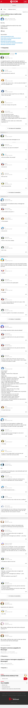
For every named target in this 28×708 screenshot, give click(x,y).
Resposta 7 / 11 (4, 461)
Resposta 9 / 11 (4, 600)
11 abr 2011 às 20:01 (8, 136)
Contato (23, 693)
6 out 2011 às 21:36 (8, 497)
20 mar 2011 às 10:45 (9, 112)
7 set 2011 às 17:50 (8, 559)
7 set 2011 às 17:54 (8, 583)
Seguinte (24, 11)
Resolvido (3, 15)
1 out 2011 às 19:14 (8, 487)
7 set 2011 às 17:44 (8, 280)
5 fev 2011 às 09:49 (8, 71)
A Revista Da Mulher (12, 695)
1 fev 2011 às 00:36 (8, 334)
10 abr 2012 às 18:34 (8, 368)
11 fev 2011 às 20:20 (8, 636)
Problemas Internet (12, 9)
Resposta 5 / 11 (4, 323)
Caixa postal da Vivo (6, 686)
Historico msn (4, 685)
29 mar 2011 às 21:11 (9, 219)
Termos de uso (9, 693)
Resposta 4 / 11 (4, 256)
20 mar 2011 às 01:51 (9, 102)
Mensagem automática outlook (8, 44)
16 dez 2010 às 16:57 (8, 624)
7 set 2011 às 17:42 (8, 145)
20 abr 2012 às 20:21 (8, 441)
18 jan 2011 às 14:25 (8, 200)
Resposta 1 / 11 (4, 51)
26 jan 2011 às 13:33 (8, 522)
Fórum (5, 9)
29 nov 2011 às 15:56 (8, 310)
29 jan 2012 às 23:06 (8, 174)
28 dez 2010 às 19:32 (8, 420)
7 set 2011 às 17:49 (8, 430)
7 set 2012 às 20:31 (12, 19)
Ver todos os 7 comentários (14, 319)
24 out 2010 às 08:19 (8, 327)
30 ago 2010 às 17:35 (8, 58)
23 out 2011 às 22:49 (8, 155)
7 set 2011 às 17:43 (8, 238)
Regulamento (4, 695)
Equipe (3, 693)
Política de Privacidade (17, 693)
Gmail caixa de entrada (6, 39)
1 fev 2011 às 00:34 (8, 531)
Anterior (3, 11)
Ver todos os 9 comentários (14, 192)
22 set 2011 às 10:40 (8, 290)
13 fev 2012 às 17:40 (8, 507)
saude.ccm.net (14, 702)
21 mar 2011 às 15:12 (8, 260)
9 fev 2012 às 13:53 (8, 184)
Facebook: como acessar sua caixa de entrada (11, 688)
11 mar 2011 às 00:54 (9, 91)
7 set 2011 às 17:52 (8, 569)
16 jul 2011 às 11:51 (8, 271)
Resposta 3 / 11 (4, 196)
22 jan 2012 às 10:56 (8, 611)
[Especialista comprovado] (16, 53)
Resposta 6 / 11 (4, 416)
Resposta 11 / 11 (4, 632)
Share (3, 31)
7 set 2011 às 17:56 (8, 477)
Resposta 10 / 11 (4, 620)
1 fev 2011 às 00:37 (8, 345)
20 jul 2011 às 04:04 (8, 465)
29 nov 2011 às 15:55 (8, 248)
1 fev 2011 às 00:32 (8, 209)
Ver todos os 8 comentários (14, 596)
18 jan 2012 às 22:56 (8, 604)
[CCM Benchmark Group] (14, 699)
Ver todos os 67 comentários (15, 128)
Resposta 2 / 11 (4, 132)
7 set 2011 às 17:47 (8, 356)
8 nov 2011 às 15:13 (8, 164)
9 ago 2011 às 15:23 (8, 228)
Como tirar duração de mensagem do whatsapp (12, 42)
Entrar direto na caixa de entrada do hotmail (11, 38)
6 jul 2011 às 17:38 (8, 544)
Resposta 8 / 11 (4, 518)
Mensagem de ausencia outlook (8, 41)
